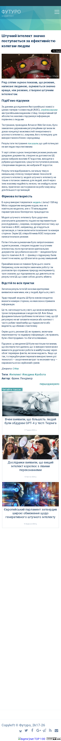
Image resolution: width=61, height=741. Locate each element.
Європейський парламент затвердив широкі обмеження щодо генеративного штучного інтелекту (30, 513)
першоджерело (49, 384)
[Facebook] (33, 730)
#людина (28, 374)
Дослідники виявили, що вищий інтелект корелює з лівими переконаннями (31, 466)
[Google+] (39, 730)
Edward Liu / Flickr (49, 76)
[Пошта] (56, 730)
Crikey (16, 368)
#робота (40, 374)
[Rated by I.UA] (54, 739)
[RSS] (51, 730)
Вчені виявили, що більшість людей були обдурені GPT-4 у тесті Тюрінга (31, 421)
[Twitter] (27, 730)
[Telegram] (45, 730)
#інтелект (15, 374)
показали (33, 143)
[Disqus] (30, 572)
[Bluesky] (21, 730)
